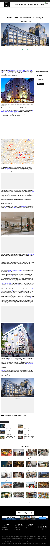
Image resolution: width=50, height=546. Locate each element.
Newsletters (4, 527)
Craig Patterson (8, 415)
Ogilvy (23, 71)
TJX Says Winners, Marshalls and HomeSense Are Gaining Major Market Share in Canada (43, 480)
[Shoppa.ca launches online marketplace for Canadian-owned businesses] (6, 475)
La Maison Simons (18, 293)
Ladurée (9, 271)
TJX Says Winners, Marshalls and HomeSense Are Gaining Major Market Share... (10, 431)
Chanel (9, 200)
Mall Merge (20, 415)
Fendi (5, 207)
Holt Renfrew (9, 72)
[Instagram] (47, 1)
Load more (17, 442)
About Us (4, 525)
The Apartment (7, 168)
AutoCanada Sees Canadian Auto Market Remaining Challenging (28, 431)
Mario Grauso (3, 370)
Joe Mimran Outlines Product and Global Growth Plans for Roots (29, 426)
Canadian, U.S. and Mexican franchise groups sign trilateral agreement (43, 457)
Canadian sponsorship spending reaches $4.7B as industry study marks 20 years (31, 490)
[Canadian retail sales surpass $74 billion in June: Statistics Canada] (18, 475)
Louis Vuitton (14, 200)
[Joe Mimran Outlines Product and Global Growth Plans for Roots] (20, 426)
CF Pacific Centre (11, 275)
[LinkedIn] (41, 1)
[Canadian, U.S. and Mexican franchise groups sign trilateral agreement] (43, 452)
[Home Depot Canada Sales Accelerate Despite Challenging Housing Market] (6, 485)
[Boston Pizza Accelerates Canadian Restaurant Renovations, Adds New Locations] (31, 495)
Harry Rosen (17, 284)
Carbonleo (10, 359)
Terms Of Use (17, 527)
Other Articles (5, 529)
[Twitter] (45, 1)
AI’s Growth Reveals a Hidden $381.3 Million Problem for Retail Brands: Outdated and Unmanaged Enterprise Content (18, 458)
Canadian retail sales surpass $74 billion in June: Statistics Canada (19, 480)
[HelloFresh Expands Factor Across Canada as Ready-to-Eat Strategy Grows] (43, 495)
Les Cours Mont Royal (28, 297)
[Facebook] (42, 1)
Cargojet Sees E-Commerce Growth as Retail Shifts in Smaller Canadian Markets (18, 500)
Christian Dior (23, 206)
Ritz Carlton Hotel (31, 254)
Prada (10, 208)
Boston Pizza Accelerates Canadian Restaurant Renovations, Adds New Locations (31, 501)
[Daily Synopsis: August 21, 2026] (18, 464)
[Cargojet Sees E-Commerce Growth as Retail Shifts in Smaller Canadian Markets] (18, 495)
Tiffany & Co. (25, 208)
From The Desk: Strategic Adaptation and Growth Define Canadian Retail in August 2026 (6, 470)
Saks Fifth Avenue (24, 302)
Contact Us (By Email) (18, 525)
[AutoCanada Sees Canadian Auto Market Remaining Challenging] (20, 432)
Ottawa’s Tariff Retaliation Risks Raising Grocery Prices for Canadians (6, 457)
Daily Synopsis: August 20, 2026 (43, 490)
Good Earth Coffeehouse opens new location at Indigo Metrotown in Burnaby (31, 480)
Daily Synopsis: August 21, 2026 (19, 469)
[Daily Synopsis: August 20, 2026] (43, 485)
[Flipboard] (44, 1)
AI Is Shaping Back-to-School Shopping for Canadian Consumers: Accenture (31, 457)
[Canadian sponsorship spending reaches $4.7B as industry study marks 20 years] (31, 485)
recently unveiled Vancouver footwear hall (15, 270)
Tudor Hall (23, 366)
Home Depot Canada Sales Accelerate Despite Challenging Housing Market (6, 490)
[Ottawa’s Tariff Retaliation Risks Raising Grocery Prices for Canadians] (6, 452)
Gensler (24, 364)
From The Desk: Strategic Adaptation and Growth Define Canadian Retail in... (11, 426)
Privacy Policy (17, 529)
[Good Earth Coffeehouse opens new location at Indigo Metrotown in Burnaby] (31, 475)
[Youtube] (46, 527)
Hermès (14, 207)
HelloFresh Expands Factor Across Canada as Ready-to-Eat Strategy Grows (43, 500)
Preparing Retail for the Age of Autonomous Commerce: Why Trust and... (29, 437)
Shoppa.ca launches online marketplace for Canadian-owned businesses (6, 480)
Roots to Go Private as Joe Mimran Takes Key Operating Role (10, 437)
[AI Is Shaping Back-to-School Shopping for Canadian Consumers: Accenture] (31, 452)
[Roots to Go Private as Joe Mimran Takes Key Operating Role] (2, 437)
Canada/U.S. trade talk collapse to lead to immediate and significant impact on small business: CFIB (31, 470)
